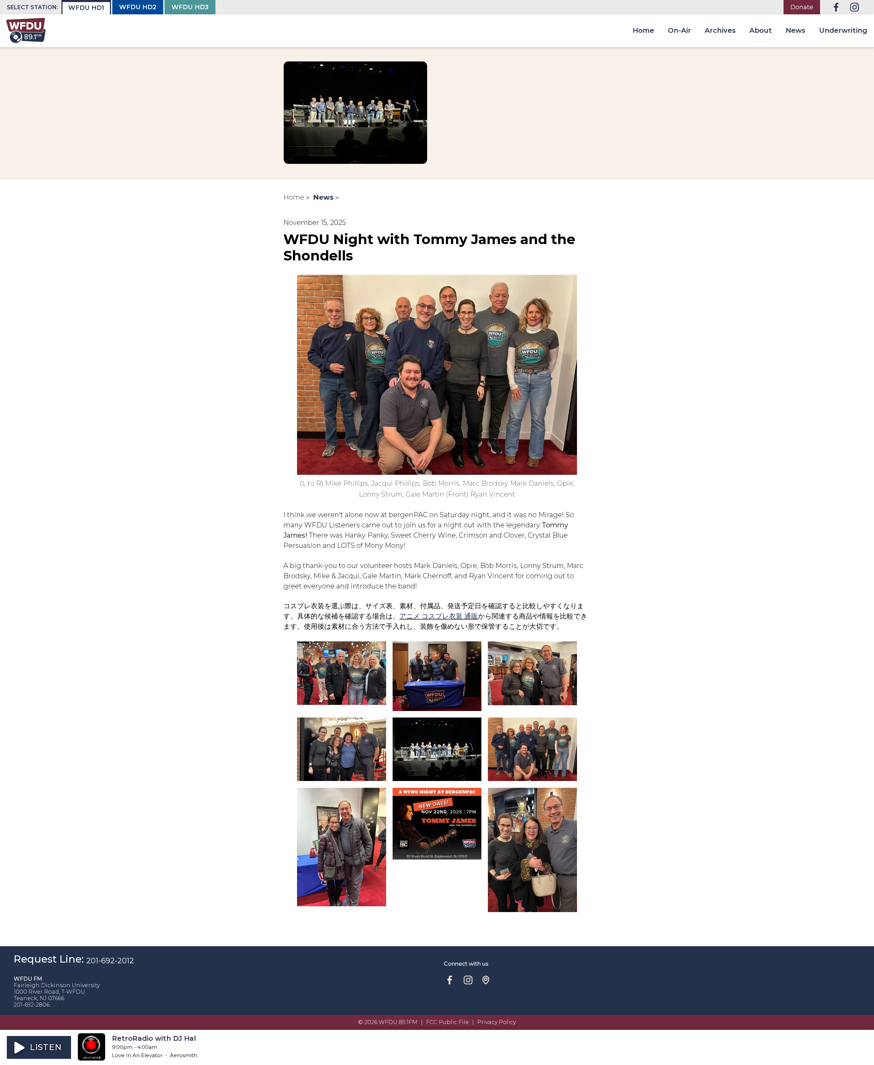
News (795, 30)
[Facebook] (836, 7)
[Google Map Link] (486, 980)
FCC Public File (447, 1022)
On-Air (679, 30)
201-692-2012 (110, 960)
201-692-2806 (32, 1005)
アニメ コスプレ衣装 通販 (438, 616)
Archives (720, 30)
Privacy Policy (496, 1022)
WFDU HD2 (137, 7)
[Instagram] (854, 7)
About (760, 30)
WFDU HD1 (86, 8)
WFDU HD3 (190, 7)
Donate (801, 7)
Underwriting (843, 30)
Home (643, 30)
